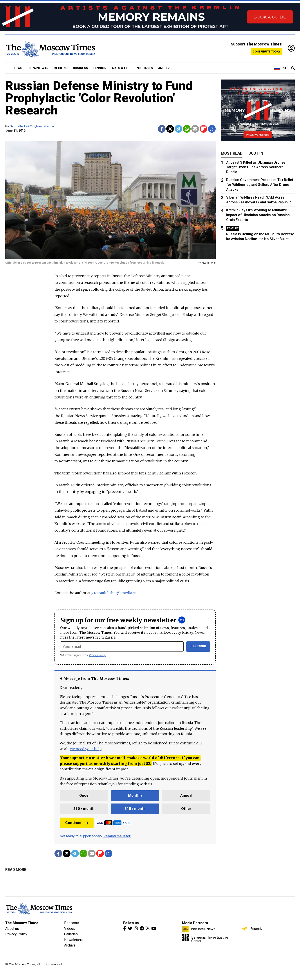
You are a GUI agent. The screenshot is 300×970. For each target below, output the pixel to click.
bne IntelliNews (203, 929)
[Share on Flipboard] (203, 129)
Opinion (100, 68)
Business (80, 68)
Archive (165, 68)
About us (12, 929)
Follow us (131, 923)
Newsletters (73, 940)
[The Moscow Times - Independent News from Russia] (50, 48)
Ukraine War (38, 68)
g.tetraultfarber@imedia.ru (113, 593)
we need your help (85, 749)
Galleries (71, 934)
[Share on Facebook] (162, 129)
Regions (61, 68)
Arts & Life (121, 68)
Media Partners (195, 923)
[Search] (293, 68)
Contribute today (266, 51)
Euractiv (256, 929)
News (17, 68)
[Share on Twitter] (170, 129)
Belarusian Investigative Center (209, 939)
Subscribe (198, 646)
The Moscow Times (21, 923)
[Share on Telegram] (178, 129)
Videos (69, 929)
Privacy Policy (97, 655)
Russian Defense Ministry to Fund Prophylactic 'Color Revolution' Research (99, 98)
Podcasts (144, 68)
